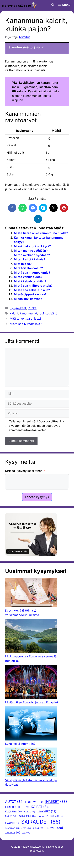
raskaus (56, 816)
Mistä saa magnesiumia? (32, 272)
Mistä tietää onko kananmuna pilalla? (41, 233)
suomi (38, 828)
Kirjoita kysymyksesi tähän (24, 471)
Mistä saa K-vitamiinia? (26, 324)
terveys (12, 832)
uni (26, 832)
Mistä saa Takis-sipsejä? (32, 290)
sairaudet (41, 822)
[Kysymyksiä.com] (19, 5)
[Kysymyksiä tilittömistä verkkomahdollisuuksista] (31, 593)
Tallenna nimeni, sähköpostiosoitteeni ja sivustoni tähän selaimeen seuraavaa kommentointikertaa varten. (36, 426)
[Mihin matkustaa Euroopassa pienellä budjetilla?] (31, 636)
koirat (40, 807)
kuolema (14, 811)
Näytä (39, 47)
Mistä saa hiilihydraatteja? (33, 285)
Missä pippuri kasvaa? (30, 294)
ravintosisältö (48, 313)
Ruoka (32, 308)
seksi (26, 828)
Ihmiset (56, 801)
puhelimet (27, 815)
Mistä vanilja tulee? (28, 277)
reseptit (12, 823)
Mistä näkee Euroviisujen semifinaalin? (31, 702)
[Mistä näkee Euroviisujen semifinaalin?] (31, 682)
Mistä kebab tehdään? (30, 281)
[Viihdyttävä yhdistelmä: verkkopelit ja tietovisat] (31, 763)
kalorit (14, 313)
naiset (10, 816)
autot (14, 802)
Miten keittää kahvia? (29, 259)
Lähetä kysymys (37, 497)
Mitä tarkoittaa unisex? (25, 318)
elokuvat (34, 801)
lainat (29, 812)
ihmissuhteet (17, 807)
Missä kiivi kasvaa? (28, 299)
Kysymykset (18, 308)
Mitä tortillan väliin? (28, 268)
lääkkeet (46, 811)
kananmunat (28, 313)
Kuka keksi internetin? (20, 743)
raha (43, 816)
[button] (53, 5)
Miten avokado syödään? (32, 255)
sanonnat (12, 828)
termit (54, 828)
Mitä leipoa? (23, 264)
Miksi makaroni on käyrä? (32, 246)
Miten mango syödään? (31, 250)
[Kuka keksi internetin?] (31, 724)
